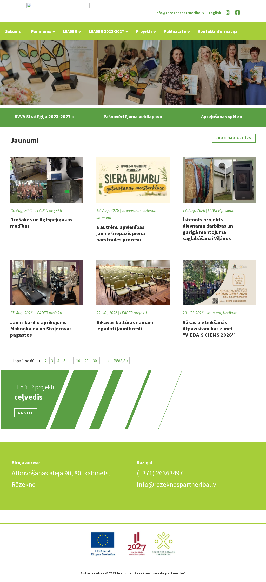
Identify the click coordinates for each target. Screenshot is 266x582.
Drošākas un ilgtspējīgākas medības (41, 222)
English (215, 12)
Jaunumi (103, 217)
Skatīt (25, 412)
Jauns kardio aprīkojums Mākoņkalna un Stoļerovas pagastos (41, 328)
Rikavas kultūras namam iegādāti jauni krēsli (124, 325)
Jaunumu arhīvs (234, 138)
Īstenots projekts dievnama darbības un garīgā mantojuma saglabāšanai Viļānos (208, 228)
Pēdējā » (121, 360)
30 (95, 360)
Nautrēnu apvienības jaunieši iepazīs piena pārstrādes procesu (120, 233)
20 (86, 360)
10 (78, 360)
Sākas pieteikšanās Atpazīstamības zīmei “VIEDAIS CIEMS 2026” (209, 328)
